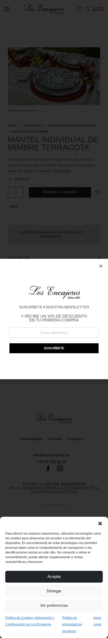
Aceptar (54, 576)
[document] (54, 319)
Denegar (54, 591)
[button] (100, 523)
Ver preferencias (54, 605)
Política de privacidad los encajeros (72, 624)
